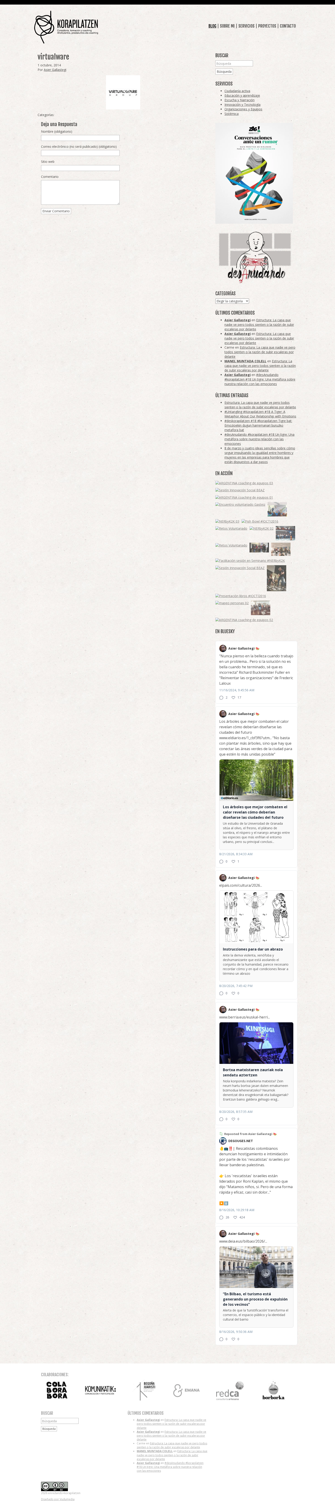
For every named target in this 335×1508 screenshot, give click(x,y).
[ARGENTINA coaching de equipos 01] (244, 497)
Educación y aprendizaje (242, 95)
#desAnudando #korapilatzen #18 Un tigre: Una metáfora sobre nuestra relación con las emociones (259, 379)
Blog (212, 26)
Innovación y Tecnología (242, 104)
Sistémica (231, 113)
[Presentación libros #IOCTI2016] (240, 595)
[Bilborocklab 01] (285, 533)
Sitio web (47, 161)
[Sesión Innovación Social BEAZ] (240, 490)
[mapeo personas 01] (259, 547)
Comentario (50, 176)
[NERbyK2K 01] (276, 578)
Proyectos (267, 26)
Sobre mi (227, 26)
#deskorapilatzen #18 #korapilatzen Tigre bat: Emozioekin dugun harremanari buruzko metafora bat (258, 425)
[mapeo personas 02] (232, 603)
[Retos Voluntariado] (231, 528)
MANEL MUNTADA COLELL (245, 361)
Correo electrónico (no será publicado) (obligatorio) (79, 146)
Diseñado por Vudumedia (58, 1499)
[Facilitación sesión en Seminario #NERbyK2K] (250, 560)
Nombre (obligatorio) (56, 131)
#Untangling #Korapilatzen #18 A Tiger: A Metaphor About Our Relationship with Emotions (260, 413)
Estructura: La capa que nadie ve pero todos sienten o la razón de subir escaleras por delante (259, 324)
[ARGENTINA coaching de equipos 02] (244, 619)
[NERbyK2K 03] (227, 521)
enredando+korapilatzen (66, 27)
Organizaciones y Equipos (243, 109)
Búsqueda (224, 71)
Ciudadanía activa (237, 91)
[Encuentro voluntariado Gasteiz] (240, 504)
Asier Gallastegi (55, 69)
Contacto (288, 26)
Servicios (246, 26)
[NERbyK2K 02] (261, 528)
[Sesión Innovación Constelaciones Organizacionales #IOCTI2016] (260, 608)
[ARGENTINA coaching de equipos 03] (244, 483)
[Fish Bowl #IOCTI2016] (260, 521)
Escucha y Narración (239, 100)
